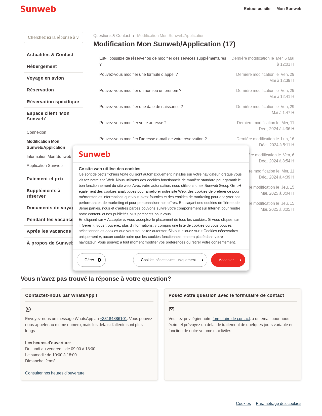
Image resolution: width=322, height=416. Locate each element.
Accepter (226, 260)
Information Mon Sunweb (49, 156)
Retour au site (257, 9)
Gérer (89, 260)
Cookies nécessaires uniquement (168, 260)
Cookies (243, 403)
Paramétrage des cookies (278, 403)
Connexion (36, 132)
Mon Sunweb (288, 9)
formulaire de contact (231, 319)
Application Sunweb (45, 165)
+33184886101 (113, 319)
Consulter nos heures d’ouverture (55, 373)
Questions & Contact (111, 35)
